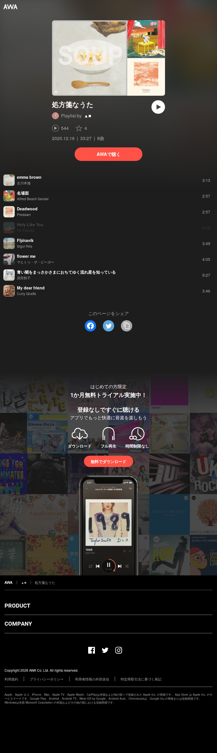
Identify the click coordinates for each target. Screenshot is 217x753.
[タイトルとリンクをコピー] (126, 325)
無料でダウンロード (108, 461)
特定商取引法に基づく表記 (141, 678)
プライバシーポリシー (47, 678)
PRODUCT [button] (17, 605)
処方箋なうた (45, 582)
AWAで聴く (109, 154)
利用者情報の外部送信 (92, 678)
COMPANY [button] (18, 623)
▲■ (87, 115)
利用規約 (11, 678)
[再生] (158, 107)
